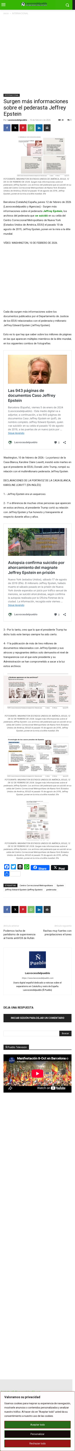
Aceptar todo (37, 1424)
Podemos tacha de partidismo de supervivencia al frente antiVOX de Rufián (19, 934)
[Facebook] (6, 127)
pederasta (51, 889)
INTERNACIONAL (20, 13)
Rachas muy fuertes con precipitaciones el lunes (57, 932)
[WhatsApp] (31, 127)
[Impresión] (47, 127)
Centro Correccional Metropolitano (36, 885)
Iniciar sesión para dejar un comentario (37, 1018)
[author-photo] (37, 968)
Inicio (6, 13)
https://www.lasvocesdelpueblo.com (37, 978)
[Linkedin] (39, 127)
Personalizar (37, 1434)
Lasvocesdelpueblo (17, 120)
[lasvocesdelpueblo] (34, 4)
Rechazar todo (37, 1443)
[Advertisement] (37, 54)
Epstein (60, 885)
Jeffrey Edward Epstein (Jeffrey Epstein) (24, 889)
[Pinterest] (23, 127)
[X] (15, 127)
